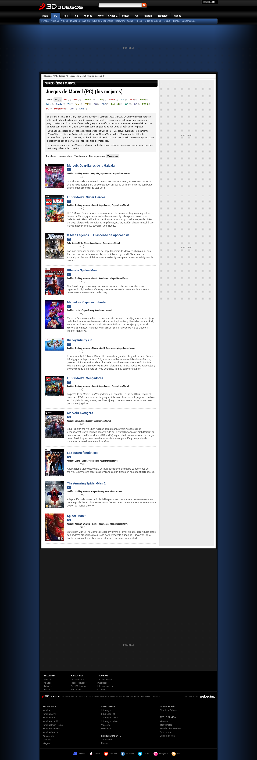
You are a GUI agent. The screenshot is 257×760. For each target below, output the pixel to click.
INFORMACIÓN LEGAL (150, 696)
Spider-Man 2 (76, 516)
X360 (144, 99)
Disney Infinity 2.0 (79, 340)
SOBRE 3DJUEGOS (131, 696)
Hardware (120, 21)
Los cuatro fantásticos (82, 453)
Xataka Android (50, 721)
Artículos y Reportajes (102, 21)
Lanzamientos (188, 21)
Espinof (105, 743)
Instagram (163, 753)
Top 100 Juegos (78, 686)
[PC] (176, 21)
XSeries (88, 15)
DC (49, 108)
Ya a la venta (80, 156)
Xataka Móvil (49, 714)
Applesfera (48, 736)
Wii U (50, 104)
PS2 (105, 104)
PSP (87, 104)
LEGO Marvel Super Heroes (86, 197)
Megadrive (60, 108)
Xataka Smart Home (53, 725)
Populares (51, 156)
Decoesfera (166, 732)
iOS (136, 15)
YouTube (113, 753)
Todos (49, 99)
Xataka (46, 710)
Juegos (51, 696)
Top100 (166, 21)
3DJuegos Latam (109, 721)
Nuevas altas (65, 156)
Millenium (106, 728)
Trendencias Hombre (170, 728)
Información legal (105, 686)
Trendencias (166, 724)
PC (55, 15)
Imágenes (75, 21)
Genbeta (47, 739)
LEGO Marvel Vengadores (85, 378)
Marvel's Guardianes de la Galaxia (91, 165)
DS (96, 104)
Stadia (60, 104)
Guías (130, 21)
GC (137, 104)
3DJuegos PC (108, 714)
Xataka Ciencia (50, 732)
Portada (45, 21)
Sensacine (106, 739)
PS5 (65, 15)
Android (148, 15)
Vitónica (164, 721)
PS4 (76, 15)
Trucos (138, 21)
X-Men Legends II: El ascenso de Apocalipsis (98, 235)
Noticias (162, 15)
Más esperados (97, 156)
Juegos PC (63, 76)
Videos (177, 15)
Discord (81, 753)
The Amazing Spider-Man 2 (86, 483)
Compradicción (167, 735)
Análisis (86, 21)
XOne (101, 15)
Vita (79, 104)
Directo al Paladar (168, 710)
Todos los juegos (79, 683)
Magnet (46, 743)
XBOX (146, 104)
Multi (83, 108)
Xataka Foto (49, 717)
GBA (73, 108)
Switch (125, 15)
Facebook (130, 753)
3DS (123, 99)
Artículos (48, 686)
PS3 (133, 99)
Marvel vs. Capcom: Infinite (86, 302)
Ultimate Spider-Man (82, 270)
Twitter (146, 753)
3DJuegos (48, 76)
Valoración (112, 156)
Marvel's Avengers (80, 413)
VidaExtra (105, 725)
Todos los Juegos (152, 21)
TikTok (97, 753)
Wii (70, 104)
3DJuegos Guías (109, 717)
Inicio (45, 15)
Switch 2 (112, 15)
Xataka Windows (51, 728)
